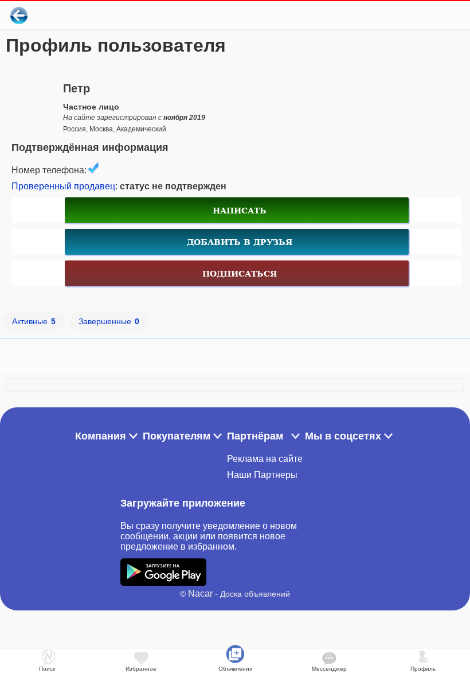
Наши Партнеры (262, 475)
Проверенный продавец (63, 186)
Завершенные (109, 321)
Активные (34, 321)
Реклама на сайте (265, 459)
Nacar (200, 593)
